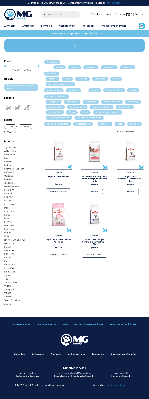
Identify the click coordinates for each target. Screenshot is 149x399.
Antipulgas (28, 25)
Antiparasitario (67, 25)
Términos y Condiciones (123, 324)
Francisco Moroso (117, 385)
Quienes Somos (21, 324)
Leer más (94, 191)
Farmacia (46, 25)
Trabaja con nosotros (101, 14)
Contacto (139, 14)
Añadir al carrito (58, 191)
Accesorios (88, 25)
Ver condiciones (114, 3)
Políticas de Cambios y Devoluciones (83, 324)
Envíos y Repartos (46, 324)
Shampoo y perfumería (113, 25)
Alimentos (9, 25)
